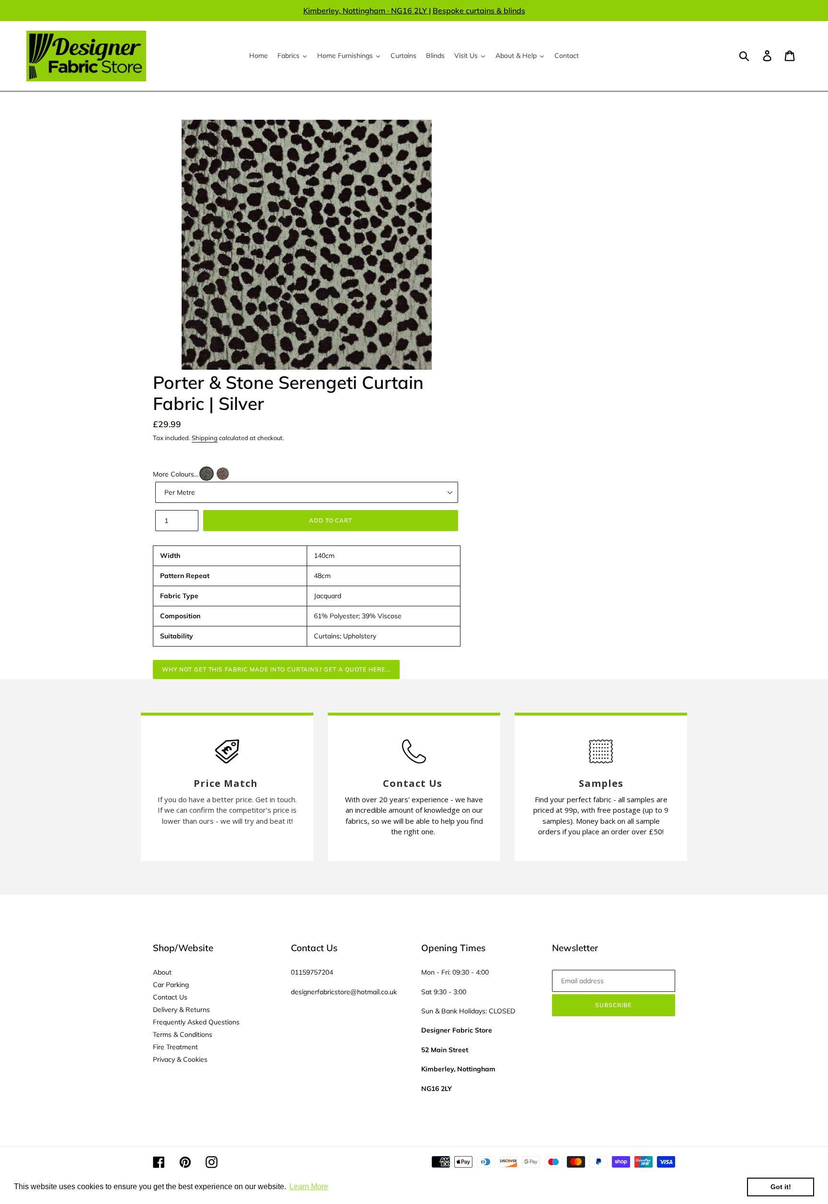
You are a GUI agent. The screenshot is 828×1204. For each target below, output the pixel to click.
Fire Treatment (175, 1047)
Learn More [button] (308, 1186)
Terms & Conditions (182, 1034)
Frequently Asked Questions (196, 1022)
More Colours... (175, 474)
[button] (206, 473)
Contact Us (170, 997)
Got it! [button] (780, 1187)
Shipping (205, 438)
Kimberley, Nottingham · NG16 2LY (366, 10)
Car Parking (171, 984)
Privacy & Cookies (180, 1059)
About (162, 972)
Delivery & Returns (181, 1009)
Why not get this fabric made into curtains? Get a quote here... (276, 669)
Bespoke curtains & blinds (479, 10)
